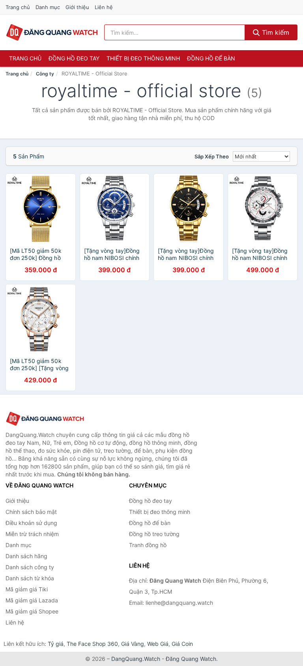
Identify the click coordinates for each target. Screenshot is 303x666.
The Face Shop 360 (92, 643)
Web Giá (157, 643)
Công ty (45, 74)
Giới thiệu (77, 7)
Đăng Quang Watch (191, 658)
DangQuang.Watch (135, 658)
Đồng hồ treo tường (154, 534)
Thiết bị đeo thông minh (143, 58)
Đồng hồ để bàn (211, 58)
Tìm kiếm (274, 32)
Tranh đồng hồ (147, 545)
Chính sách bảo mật (31, 511)
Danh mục (48, 7)
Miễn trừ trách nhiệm (32, 534)
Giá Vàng (132, 643)
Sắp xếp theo (212, 156)
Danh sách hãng (26, 556)
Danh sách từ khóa (30, 578)
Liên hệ (104, 7)
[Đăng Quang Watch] (45, 418)
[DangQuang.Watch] (52, 32)
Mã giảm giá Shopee (32, 611)
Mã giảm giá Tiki (27, 589)
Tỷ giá (56, 643)
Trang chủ (18, 7)
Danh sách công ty (30, 567)
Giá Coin (182, 643)
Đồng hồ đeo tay (74, 58)
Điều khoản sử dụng (31, 522)
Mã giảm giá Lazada (32, 600)
